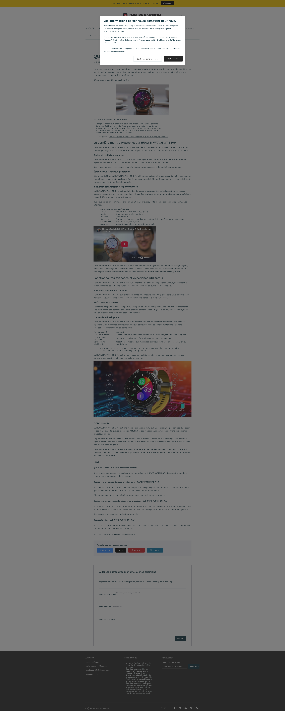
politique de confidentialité (138, 48)
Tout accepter (173, 59)
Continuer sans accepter (147, 59)
